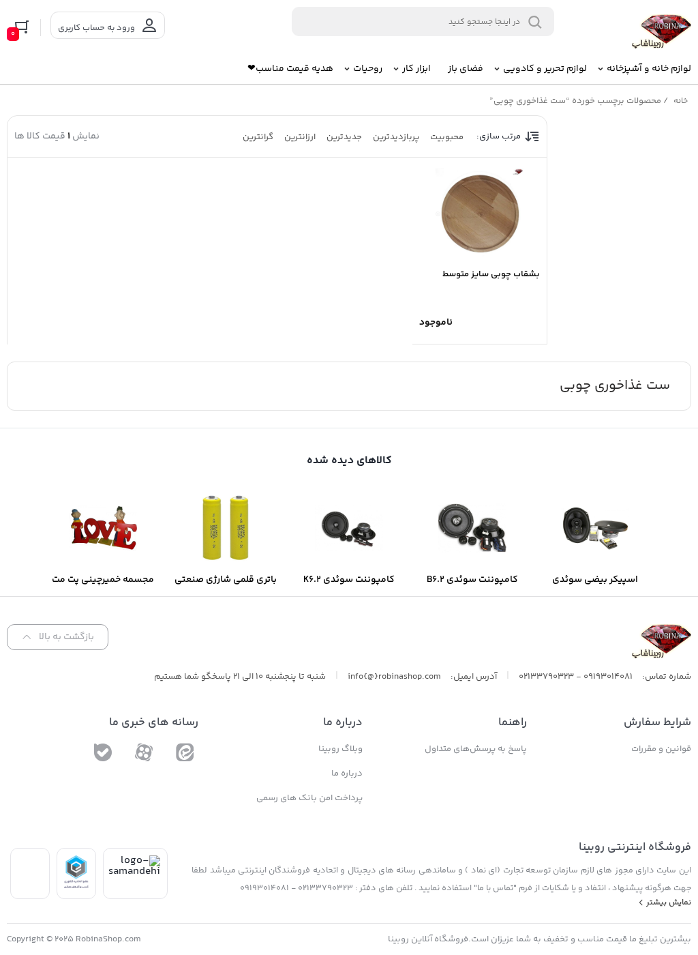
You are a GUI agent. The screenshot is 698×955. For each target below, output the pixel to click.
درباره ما (347, 773)
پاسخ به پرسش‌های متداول (476, 749)
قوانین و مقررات (661, 749)
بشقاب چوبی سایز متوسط (491, 274)
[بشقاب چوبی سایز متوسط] (479, 212)
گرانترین (258, 137)
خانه (680, 101)
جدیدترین (344, 137)
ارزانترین (300, 137)
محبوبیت (447, 137)
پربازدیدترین (396, 137)
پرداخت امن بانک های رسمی (309, 798)
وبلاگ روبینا (340, 749)
